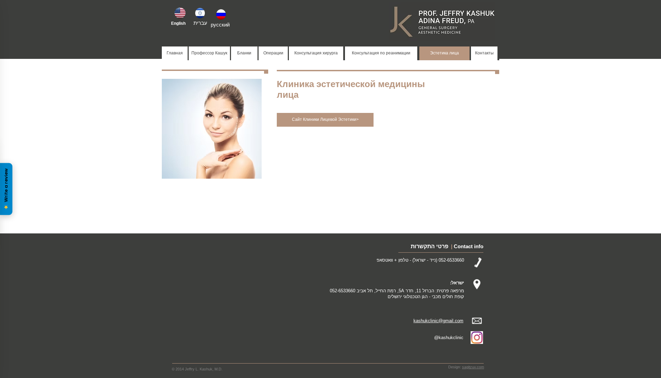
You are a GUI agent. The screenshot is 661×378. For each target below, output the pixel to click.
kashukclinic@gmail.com (438, 320)
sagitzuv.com (473, 367)
